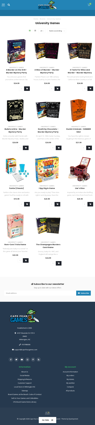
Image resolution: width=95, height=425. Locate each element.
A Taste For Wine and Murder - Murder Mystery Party (80, 73)
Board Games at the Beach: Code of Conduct (24, 394)
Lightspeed (56, 419)
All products (70, 391)
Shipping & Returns (25, 379)
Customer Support (25, 383)
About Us (24, 372)
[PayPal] (47, 413)
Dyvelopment (73, 419)
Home (36, 19)
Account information (70, 372)
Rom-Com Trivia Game (15, 244)
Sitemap (25, 391)
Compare (70, 387)
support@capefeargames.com (25, 349)
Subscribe (84, 293)
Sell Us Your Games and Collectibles (24, 398)
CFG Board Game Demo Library (24, 402)
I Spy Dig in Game (47, 188)
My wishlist (70, 383)
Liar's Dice (80, 188)
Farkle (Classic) (16, 188)
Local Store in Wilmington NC (24, 387)
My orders (70, 375)
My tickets (70, 379)
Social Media (24, 375)
